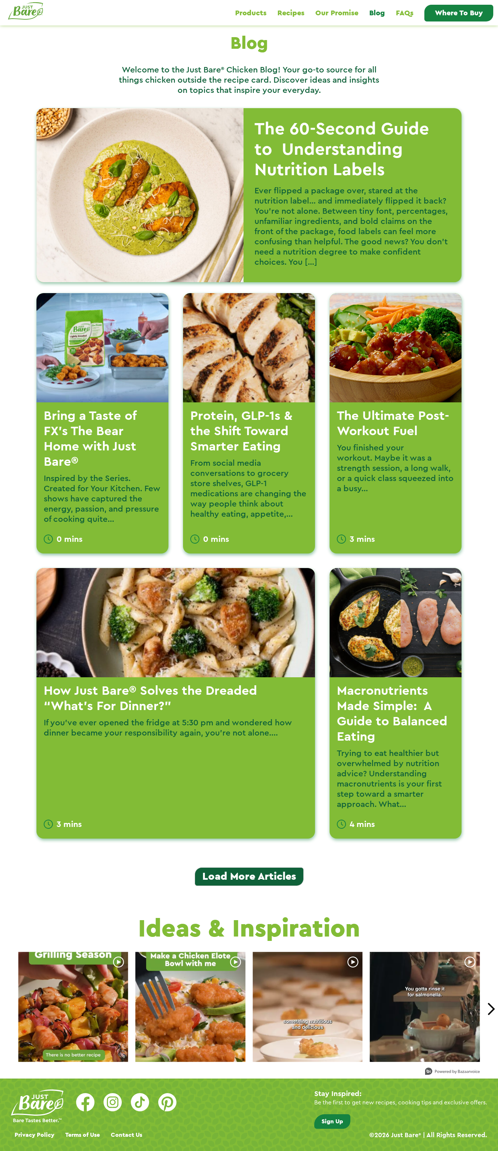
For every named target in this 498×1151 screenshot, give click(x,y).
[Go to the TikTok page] (140, 1102)
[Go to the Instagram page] (113, 1102)
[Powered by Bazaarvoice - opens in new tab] (452, 1072)
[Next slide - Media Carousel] (490, 1009)
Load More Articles (249, 876)
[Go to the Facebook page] (85, 1102)
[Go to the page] (167, 1102)
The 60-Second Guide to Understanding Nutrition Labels (341, 149)
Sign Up (332, 1121)
